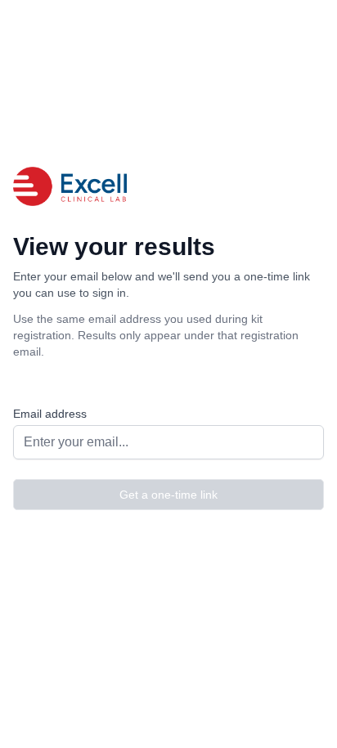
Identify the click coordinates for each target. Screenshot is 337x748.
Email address (50, 413)
